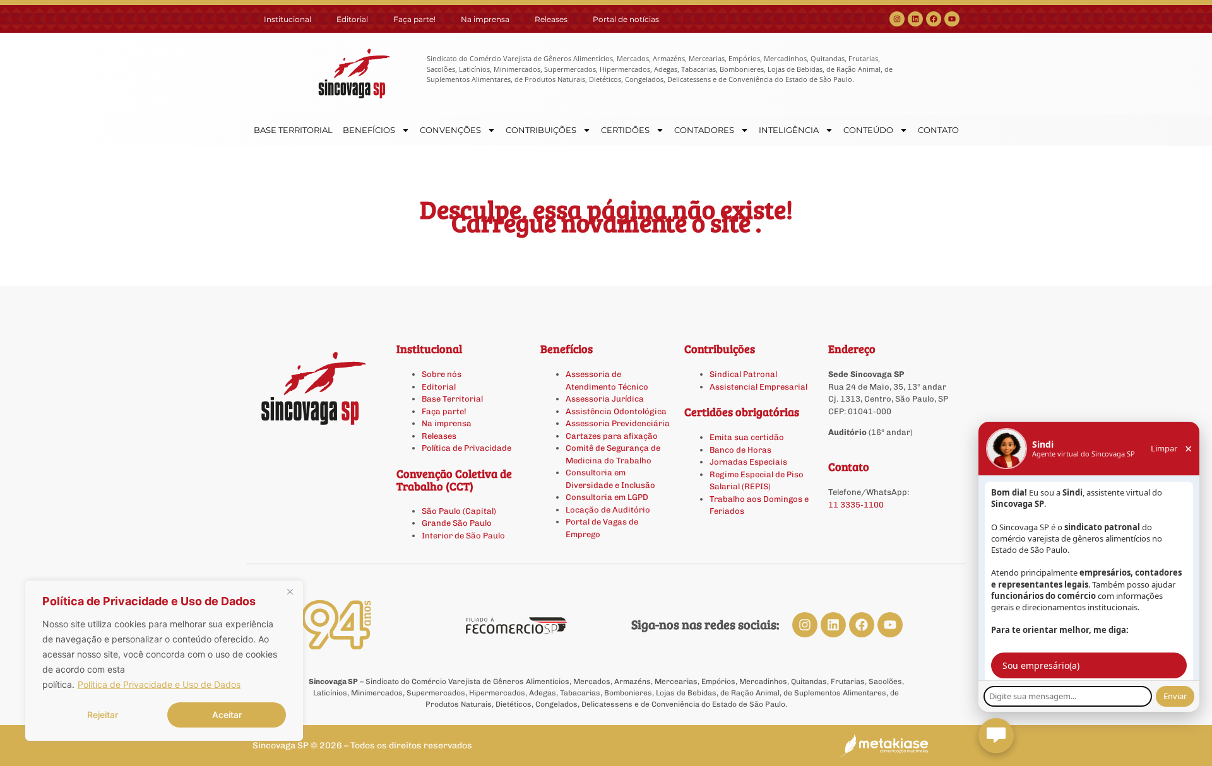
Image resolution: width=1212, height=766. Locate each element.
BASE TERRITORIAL (293, 130)
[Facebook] (933, 18)
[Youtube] (952, 18)
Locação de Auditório (608, 509)
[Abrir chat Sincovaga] (996, 735)
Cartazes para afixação (612, 436)
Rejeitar (102, 714)
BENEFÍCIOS (369, 130)
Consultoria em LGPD (607, 497)
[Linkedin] (915, 18)
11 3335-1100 (856, 504)
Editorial (352, 19)
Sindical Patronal (743, 374)
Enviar (1175, 696)
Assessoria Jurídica (605, 398)
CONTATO (938, 130)
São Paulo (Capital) (459, 511)
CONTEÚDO (868, 130)
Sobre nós (441, 374)
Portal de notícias (626, 19)
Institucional (287, 19)
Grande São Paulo (457, 523)
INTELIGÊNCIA (789, 130)
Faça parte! (414, 19)
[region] (164, 661)
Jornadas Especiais (748, 462)
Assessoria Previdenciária (618, 423)
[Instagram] (897, 18)
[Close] (289, 591)
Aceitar (227, 714)
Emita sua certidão (747, 437)
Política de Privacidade (466, 448)
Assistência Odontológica (616, 411)
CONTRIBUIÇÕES (541, 130)
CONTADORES (704, 130)
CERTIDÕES (625, 130)
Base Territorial (452, 398)
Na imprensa (485, 19)
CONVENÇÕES (450, 130)
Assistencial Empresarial (758, 387)
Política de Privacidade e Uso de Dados (159, 684)
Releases (551, 19)
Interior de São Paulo (463, 535)
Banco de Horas (740, 450)
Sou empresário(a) (1040, 665)
